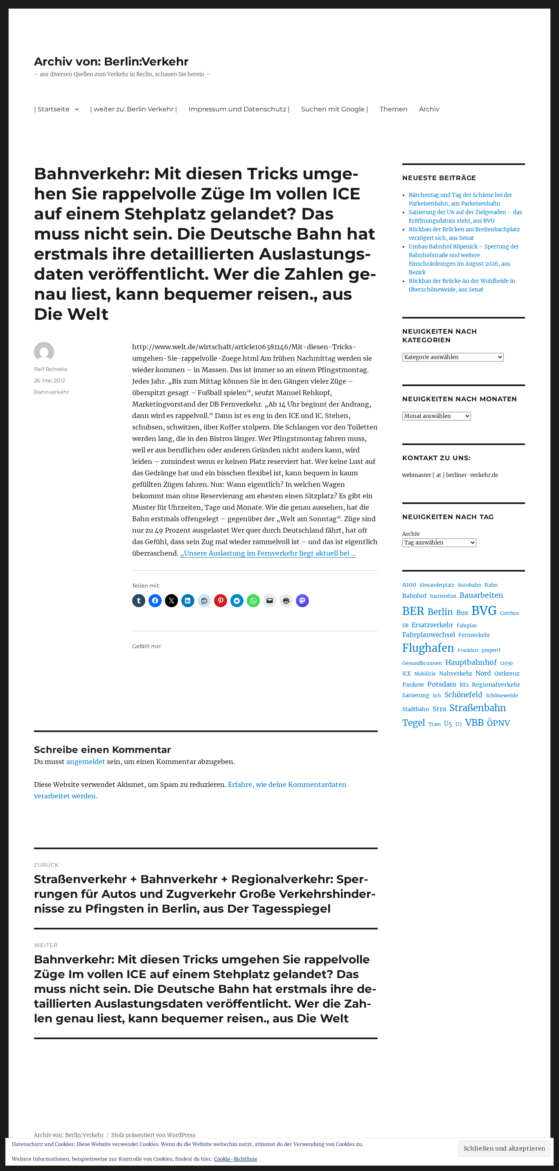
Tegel (413, 723)
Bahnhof (414, 595)
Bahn (491, 585)
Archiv (410, 534)
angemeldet (85, 761)
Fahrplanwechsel (428, 635)
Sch (437, 695)
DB (405, 625)
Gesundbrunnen (422, 663)
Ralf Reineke (51, 369)
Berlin (440, 612)
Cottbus (509, 613)
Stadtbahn (415, 709)
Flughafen (428, 648)
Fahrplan (467, 625)
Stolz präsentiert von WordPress (153, 1135)
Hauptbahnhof (471, 662)
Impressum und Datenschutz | (239, 109)
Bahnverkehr (51, 392)
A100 (409, 584)
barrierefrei (443, 596)
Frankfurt (468, 650)
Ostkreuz (507, 673)
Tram (434, 724)
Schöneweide (502, 695)
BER (413, 611)
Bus (462, 613)
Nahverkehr (455, 673)
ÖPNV (498, 723)
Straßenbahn (477, 708)
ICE (406, 674)
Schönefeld (463, 694)
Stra (439, 709)
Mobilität (425, 674)
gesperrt (491, 650)
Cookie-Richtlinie (235, 1159)
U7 (458, 724)
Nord (483, 673)
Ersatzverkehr (432, 625)
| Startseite (52, 109)
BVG (484, 610)
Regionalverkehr (496, 684)
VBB (474, 722)
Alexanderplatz (436, 585)
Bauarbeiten (481, 595)
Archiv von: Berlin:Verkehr (111, 61)
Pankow (413, 684)
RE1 (464, 685)
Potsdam (441, 684)
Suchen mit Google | (334, 109)
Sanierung (415, 695)
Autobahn (469, 585)
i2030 (506, 663)
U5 (448, 724)
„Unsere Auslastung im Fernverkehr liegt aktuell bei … (268, 553)
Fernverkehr (474, 635)
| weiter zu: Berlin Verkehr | (133, 109)
